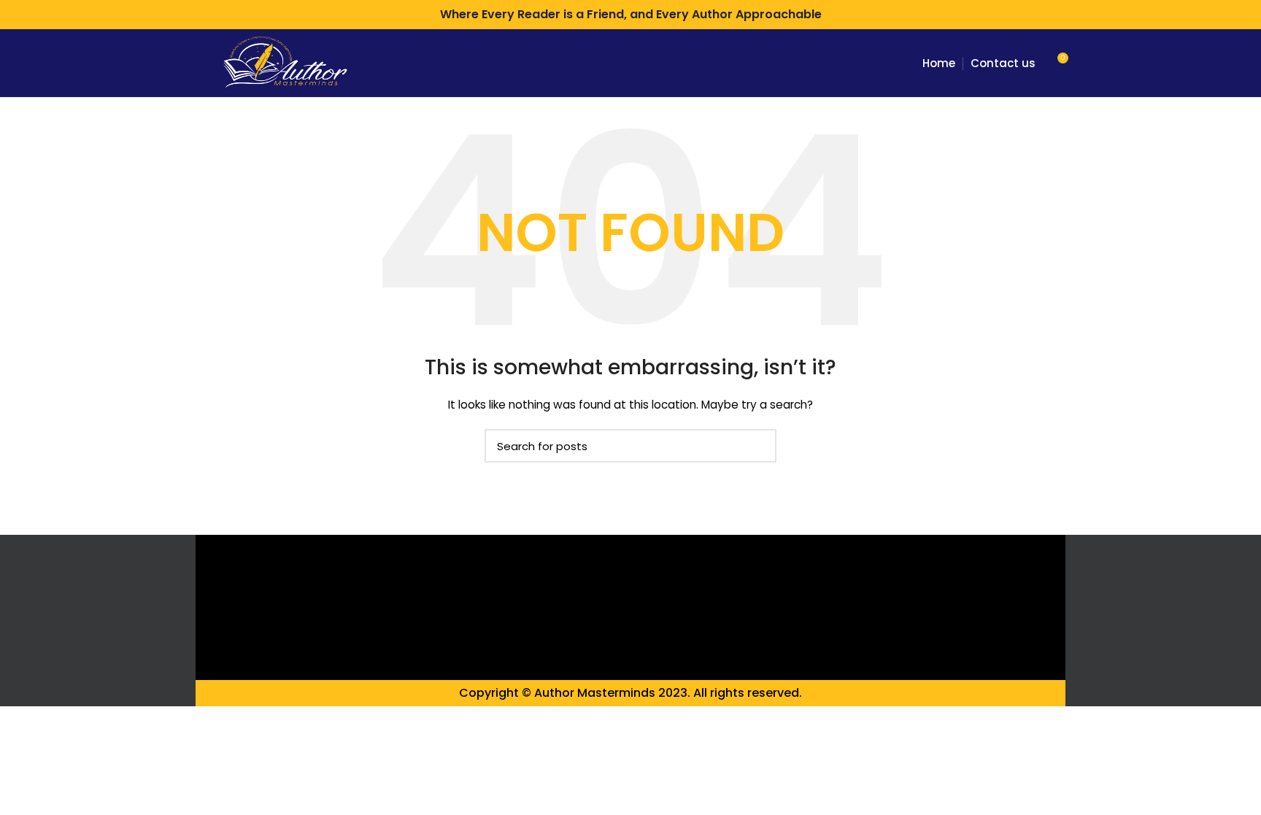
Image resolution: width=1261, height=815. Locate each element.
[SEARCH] (757, 446)
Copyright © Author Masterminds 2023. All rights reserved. (630, 692)
